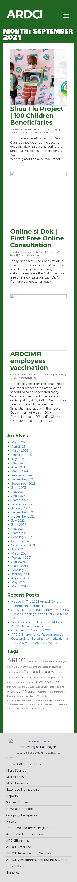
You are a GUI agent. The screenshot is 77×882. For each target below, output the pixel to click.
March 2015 (19, 586)
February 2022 (21, 537)
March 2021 (19, 553)
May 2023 (18, 492)
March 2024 (19, 471)
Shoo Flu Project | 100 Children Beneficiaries (36, 115)
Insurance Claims (16, 687)
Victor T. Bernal (30, 708)
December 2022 (23, 512)
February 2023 (21, 504)
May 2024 (18, 463)
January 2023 (20, 508)
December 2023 (23, 479)
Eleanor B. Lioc (15, 682)
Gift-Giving (29, 682)
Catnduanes (13, 677)
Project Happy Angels (23, 704)
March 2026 (19, 442)
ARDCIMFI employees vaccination (29, 360)
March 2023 (19, 500)
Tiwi (19, 708)
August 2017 (20, 578)
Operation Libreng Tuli (29, 696)
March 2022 (19, 533)
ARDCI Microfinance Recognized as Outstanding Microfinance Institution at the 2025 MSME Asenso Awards (39, 639)
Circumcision (39, 677)
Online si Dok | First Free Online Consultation (37, 238)
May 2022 (18, 529)
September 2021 (23, 545)
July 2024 (18, 459)
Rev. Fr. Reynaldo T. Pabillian (51, 704)
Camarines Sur (15, 672)
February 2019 (21, 570)
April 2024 (18, 467)
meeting (42, 692)
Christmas (26, 677)
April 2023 (18, 496)
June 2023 (18, 488)
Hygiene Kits (47, 682)
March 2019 (19, 566)
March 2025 (19, 451)
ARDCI (17, 660)
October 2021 (21, 541)
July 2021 (17, 549)
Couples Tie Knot (56, 677)
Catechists (60, 672)
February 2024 (21, 475)
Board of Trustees (51, 667)
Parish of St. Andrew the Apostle (39, 700)
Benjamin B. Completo (29, 667)
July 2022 (18, 520)
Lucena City (41, 687)
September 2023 (23, 483)
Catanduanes (39, 672)
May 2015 (18, 582)
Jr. (27, 687)
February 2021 (21, 557)
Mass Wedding (56, 687)
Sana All (11, 708)
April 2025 (18, 446)
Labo (31, 687)
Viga (41, 708)
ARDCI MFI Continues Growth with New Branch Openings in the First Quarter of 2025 (40, 614)
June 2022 (18, 525)
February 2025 (21, 455)
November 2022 (23, 516)
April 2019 (18, 562)
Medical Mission (22, 691)
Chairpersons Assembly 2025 (31, 630)
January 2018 (20, 574)
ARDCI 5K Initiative (38, 661)
